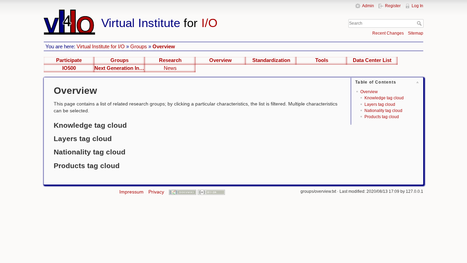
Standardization (271, 60)
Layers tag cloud (379, 104)
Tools (321, 60)
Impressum (131, 192)
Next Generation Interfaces (119, 68)
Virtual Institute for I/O (101, 46)
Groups (138, 46)
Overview (163, 46)
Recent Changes (388, 33)
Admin (368, 5)
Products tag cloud (381, 116)
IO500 (69, 68)
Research (170, 60)
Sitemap (415, 33)
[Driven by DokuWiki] (182, 192)
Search (420, 23)
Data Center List (372, 60)
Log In (417, 5)
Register (393, 5)
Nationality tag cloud (383, 110)
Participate (69, 60)
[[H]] (175, 13)
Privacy (156, 192)
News (170, 68)
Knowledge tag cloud (384, 98)
